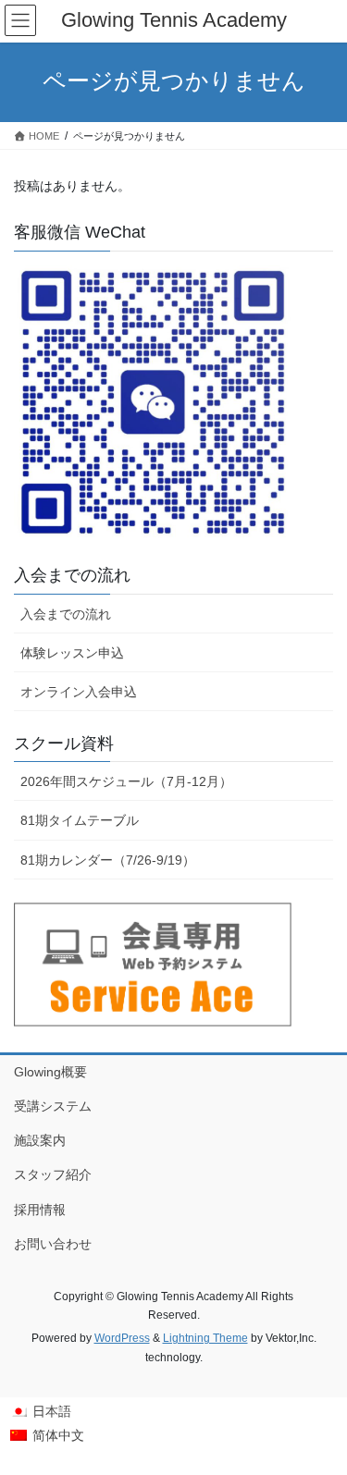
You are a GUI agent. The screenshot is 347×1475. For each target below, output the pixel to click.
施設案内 (40, 1140)
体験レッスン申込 (72, 652)
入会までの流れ (65, 614)
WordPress (122, 1338)
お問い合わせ (53, 1243)
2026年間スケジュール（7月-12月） (126, 781)
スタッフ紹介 (53, 1174)
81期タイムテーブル (79, 820)
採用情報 (40, 1209)
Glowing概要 (50, 1071)
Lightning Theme (205, 1338)
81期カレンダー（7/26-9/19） (107, 860)
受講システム (53, 1106)
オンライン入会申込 (78, 691)
